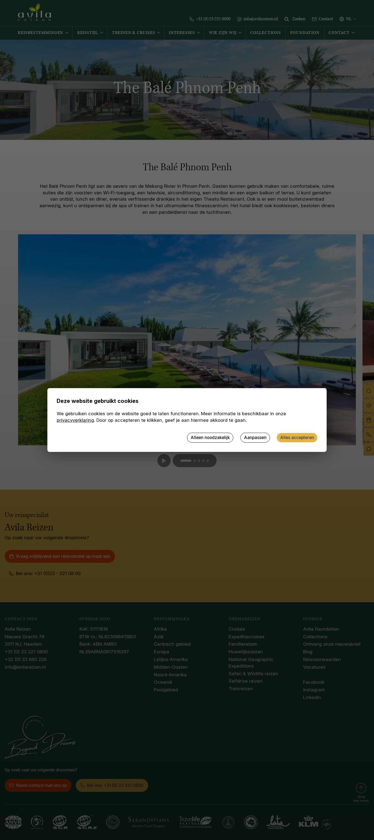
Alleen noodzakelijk (210, 437)
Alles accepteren (297, 437)
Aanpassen (255, 437)
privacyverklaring (75, 420)
